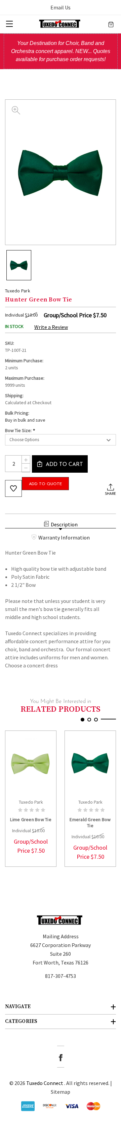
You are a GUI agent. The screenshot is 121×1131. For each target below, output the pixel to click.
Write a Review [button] (51, 327)
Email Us (60, 7)
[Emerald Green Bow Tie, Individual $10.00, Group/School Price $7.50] (90, 763)
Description (64, 524)
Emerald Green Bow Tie (90, 822)
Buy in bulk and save (25, 420)
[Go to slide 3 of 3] (96, 719)
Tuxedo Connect (44, 1083)
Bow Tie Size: (20, 430)
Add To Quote (45, 484)
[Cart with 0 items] (111, 23)
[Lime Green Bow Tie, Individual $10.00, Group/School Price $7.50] (30, 763)
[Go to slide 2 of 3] (89, 719)
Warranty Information (64, 537)
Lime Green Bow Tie (30, 819)
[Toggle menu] (9, 23)
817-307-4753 (60, 976)
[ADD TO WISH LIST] (13, 488)
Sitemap (60, 1091)
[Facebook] (60, 1057)
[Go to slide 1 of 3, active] (82, 719)
